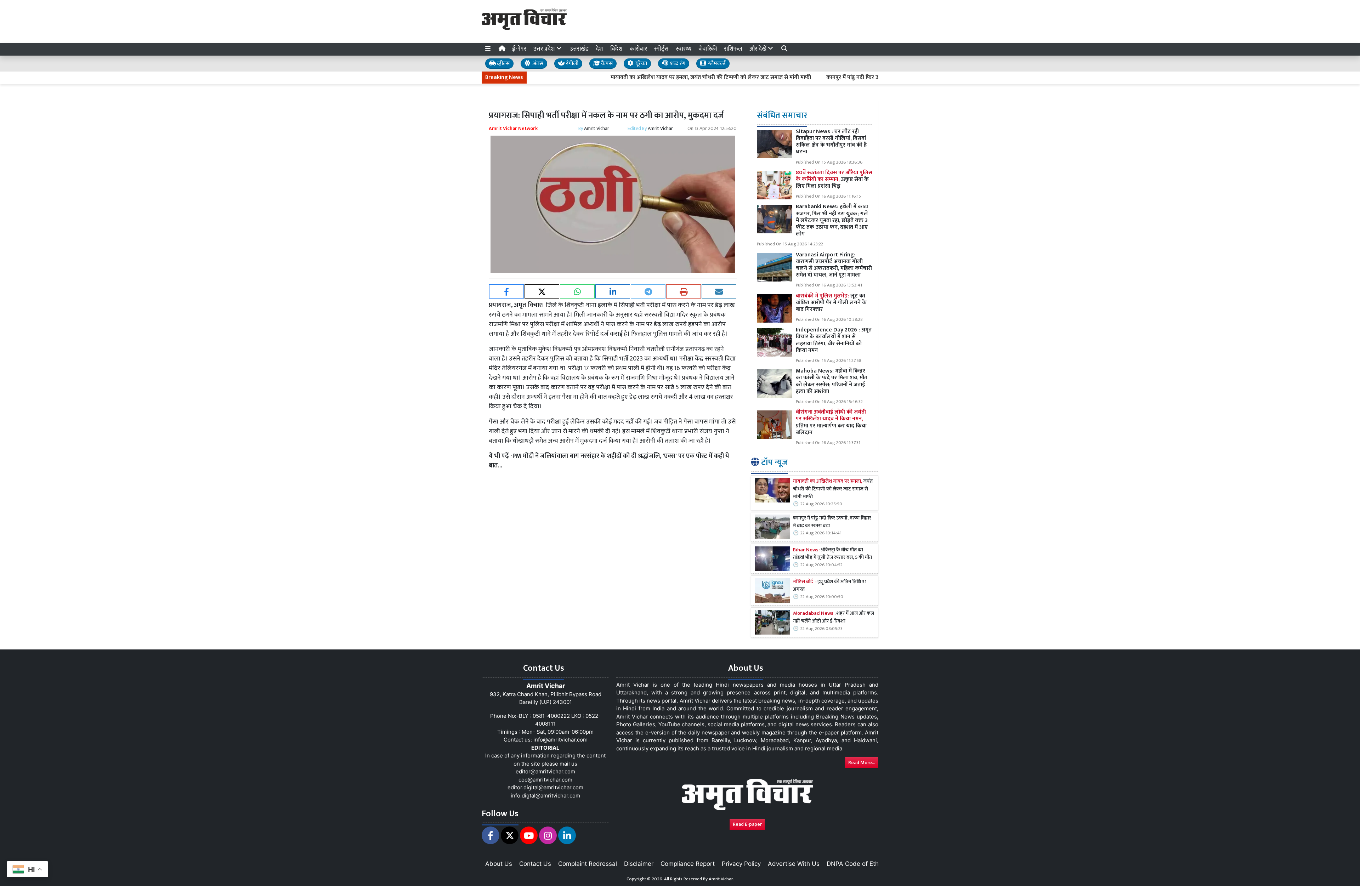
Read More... (861, 763)
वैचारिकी (707, 49)
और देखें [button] (758, 49)
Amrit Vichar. (721, 879)
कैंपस (606, 63)
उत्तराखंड (579, 49)
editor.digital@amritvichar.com (545, 787)
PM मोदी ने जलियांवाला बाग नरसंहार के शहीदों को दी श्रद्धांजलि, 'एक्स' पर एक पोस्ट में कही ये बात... (609, 461)
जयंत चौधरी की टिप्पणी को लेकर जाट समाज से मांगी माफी (833, 489)
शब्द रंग (676, 63)
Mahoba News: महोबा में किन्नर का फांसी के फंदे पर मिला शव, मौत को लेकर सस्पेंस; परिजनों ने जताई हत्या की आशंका (831, 381)
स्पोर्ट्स (661, 49)
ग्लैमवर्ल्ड (716, 63)
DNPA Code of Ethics (856, 863)
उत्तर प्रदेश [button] (544, 49)
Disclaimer (638, 863)
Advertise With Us (794, 863)
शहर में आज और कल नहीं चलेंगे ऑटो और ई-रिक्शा (833, 617)
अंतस (537, 63)
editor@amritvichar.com (545, 771)
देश (599, 49)
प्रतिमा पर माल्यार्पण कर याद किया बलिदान (831, 422)
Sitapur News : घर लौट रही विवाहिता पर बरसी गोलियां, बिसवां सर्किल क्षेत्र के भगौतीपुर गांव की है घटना (831, 142)
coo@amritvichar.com (545, 779)
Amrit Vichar (596, 128)
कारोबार (638, 49)
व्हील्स (502, 63)
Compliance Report (688, 863)
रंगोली (571, 63)
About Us (498, 863)
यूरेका (640, 63)
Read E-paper (747, 824)
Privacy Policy (741, 863)
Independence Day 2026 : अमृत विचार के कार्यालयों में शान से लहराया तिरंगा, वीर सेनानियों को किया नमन (834, 340)
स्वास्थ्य (683, 49)
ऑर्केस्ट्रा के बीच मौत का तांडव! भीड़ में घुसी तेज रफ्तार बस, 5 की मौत (832, 554)
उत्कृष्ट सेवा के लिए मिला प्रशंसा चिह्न (834, 179)
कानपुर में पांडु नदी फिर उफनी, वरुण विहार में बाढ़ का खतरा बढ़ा (849, 77)
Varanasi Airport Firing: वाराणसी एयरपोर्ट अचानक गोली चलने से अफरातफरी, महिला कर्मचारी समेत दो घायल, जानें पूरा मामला (834, 265)
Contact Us (535, 863)
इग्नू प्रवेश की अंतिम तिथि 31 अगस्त (830, 585)
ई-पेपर (519, 49)
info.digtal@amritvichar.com (545, 795)
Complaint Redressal (587, 863)
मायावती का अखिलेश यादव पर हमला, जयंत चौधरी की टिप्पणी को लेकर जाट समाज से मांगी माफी (668, 77)
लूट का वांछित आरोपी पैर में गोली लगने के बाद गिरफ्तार (831, 302)
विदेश (616, 49)
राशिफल (733, 49)
